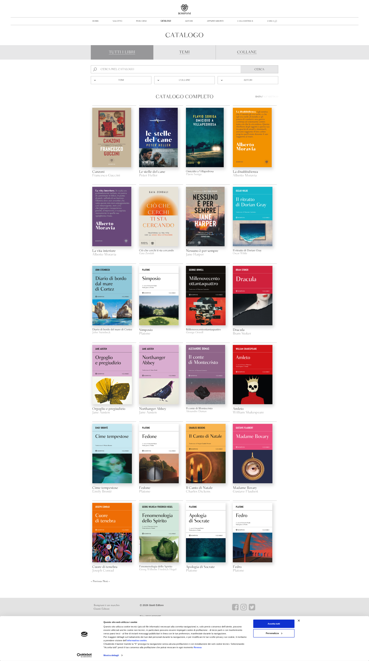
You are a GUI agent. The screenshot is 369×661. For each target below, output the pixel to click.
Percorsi (141, 21)
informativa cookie (137, 640)
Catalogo (166, 21)
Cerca (270, 21)
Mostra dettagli (111, 655)
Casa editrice (245, 21)
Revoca (198, 647)
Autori (189, 21)
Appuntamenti (215, 21)
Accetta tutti (274, 623)
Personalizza (272, 633)
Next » (106, 581)
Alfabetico (270, 97)
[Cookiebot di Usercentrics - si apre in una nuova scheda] (84, 655)
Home (95, 21)
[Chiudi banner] (299, 621)
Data (258, 97)
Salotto (117, 21)
